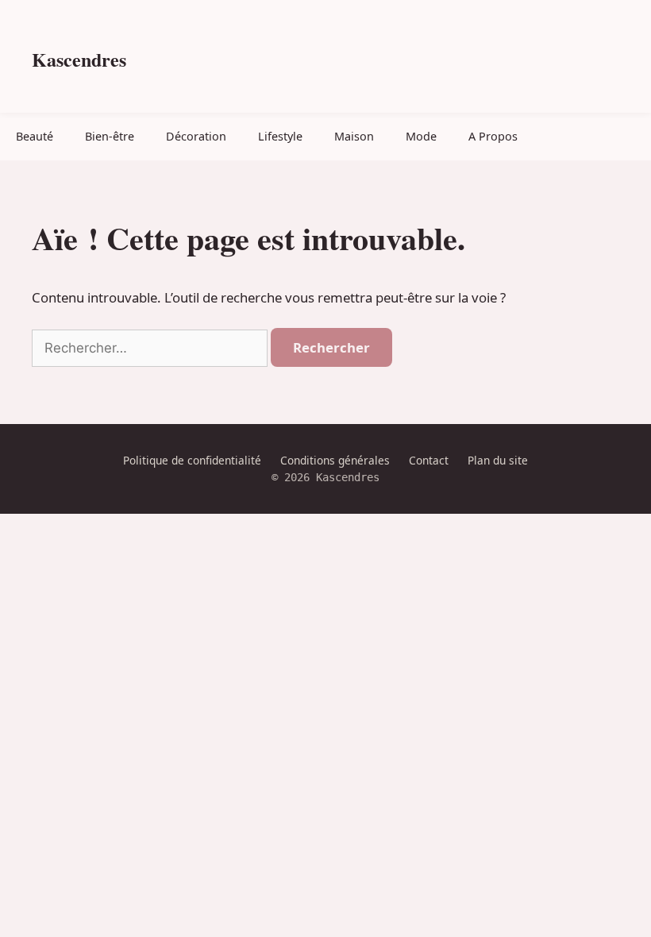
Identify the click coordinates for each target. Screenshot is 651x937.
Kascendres (79, 59)
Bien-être (109, 136)
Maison (354, 136)
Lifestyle (280, 136)
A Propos (493, 136)
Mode (421, 136)
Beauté (34, 136)
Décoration (196, 136)
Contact (429, 460)
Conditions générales (335, 460)
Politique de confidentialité (192, 460)
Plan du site (498, 460)
